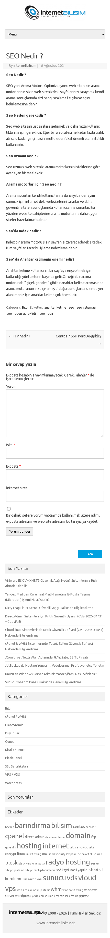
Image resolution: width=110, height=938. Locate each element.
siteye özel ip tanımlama (40, 870)
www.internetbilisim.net (56, 923)
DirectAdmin (14, 725)
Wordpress (13, 783)
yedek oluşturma (42, 895)
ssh (90, 869)
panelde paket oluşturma (86, 854)
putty (41, 863)
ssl (96, 870)
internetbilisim (25, 66)
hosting (29, 846)
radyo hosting (68, 862)
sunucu (54, 877)
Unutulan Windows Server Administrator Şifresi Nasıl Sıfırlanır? (51, 674)
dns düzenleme (55, 837)
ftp (93, 837)
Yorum (11, 386)
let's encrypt (79, 847)
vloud (87, 877)
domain (78, 835)
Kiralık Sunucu (15, 749)
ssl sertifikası (32, 879)
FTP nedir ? (19, 336)
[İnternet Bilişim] (55, 20)
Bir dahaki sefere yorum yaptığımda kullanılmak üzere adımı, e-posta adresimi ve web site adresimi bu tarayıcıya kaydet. (53, 518)
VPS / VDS (12, 774)
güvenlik (10, 847)
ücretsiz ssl (61, 895)
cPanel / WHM (15, 716)
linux (21, 854)
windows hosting (72, 890)
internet (55, 846)
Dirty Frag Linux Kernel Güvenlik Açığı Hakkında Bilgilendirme (49, 608)
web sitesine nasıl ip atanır (33, 890)
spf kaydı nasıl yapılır (71, 870)
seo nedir (46, 313)
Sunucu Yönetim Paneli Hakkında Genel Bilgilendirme (43, 682)
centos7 (91, 827)
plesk (11, 863)
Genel (9, 741)
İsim (10, 445)
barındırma (32, 825)
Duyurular (12, 733)
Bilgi (25, 307)
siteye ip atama (14, 870)
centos (79, 826)
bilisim (61, 825)
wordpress (23, 895)
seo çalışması (86, 307)
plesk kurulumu (28, 863)
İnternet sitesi (17, 488)
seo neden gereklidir (22, 313)
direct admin (35, 837)
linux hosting (33, 854)
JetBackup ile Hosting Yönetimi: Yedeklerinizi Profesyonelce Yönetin (54, 665)
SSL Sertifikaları (16, 766)
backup (9, 827)
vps (10, 888)
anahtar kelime (55, 307)
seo (71, 307)
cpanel (14, 835)
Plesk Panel (13, 758)
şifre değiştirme (79, 895)
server (95, 863)
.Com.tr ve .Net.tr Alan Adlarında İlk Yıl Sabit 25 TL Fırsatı (46, 657)
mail (45, 854)
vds (72, 877)
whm (56, 889)
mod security (57, 854)
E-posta (13, 466)
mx (68, 854)
